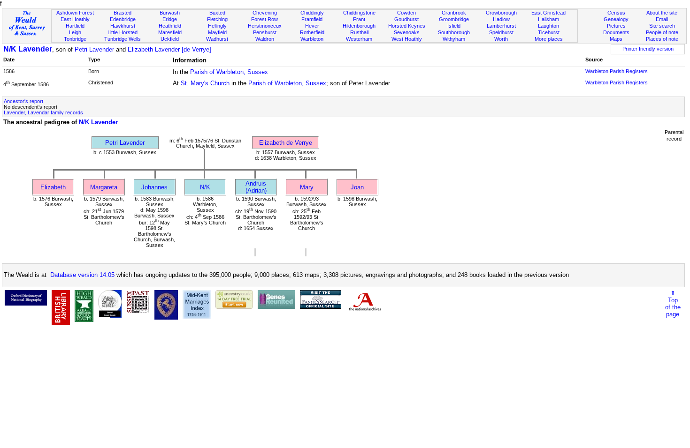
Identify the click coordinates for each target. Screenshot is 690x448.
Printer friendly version (648, 49)
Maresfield (170, 32)
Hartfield (75, 26)
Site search (662, 26)
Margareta (103, 187)
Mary (307, 187)
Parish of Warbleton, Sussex (229, 71)
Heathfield (170, 26)
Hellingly (217, 26)
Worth (501, 39)
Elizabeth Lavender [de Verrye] (169, 49)
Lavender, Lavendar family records (43, 112)
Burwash (170, 12)
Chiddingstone (359, 12)
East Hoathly (75, 19)
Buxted (217, 12)
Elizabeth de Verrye (285, 142)
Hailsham (548, 19)
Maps (616, 39)
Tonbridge (75, 39)
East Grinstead (548, 12)
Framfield (311, 19)
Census (616, 12)
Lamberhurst (501, 26)
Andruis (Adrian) (256, 187)
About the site (661, 12)
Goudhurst (406, 19)
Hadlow (501, 19)
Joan (357, 187)
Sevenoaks (407, 32)
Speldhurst (501, 32)
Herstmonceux (265, 26)
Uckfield (170, 39)
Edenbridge (123, 19)
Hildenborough (359, 26)
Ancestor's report (23, 101)
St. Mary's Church (205, 83)
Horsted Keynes (406, 26)
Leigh (75, 32)
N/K (205, 187)
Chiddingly (312, 12)
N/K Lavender (27, 49)
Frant (359, 19)
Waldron (264, 39)
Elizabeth (53, 187)
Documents (616, 32)
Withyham (454, 39)
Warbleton (311, 39)
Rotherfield (312, 32)
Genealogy (616, 19)
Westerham (359, 39)
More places (549, 39)
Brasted (122, 12)
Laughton (548, 26)
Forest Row (264, 19)
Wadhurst (217, 39)
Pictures (616, 26)
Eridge (169, 19)
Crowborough (501, 12)
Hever (312, 26)
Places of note (662, 39)
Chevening (265, 12)
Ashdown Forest (75, 12)
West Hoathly (406, 39)
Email (662, 19)
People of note (662, 32)
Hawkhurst (122, 26)
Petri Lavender (94, 49)
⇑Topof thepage (673, 304)
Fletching (217, 19)
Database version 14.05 (82, 274)
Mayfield (217, 32)
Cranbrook (454, 12)
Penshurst (264, 32)
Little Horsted (122, 32)
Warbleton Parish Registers (616, 71)
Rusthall (359, 32)
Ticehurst (549, 32)
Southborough (454, 32)
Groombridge (454, 19)
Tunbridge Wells (122, 39)
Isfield (453, 26)
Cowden (406, 12)
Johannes (154, 187)
